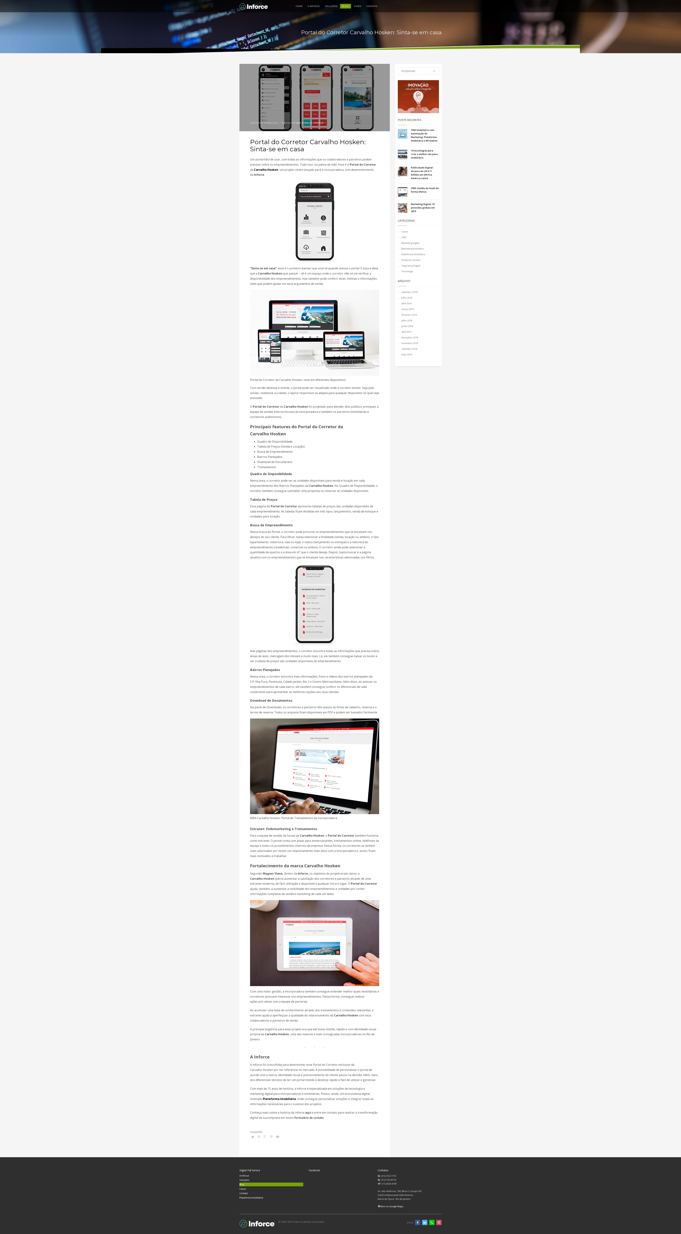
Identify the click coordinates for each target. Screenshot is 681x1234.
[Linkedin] (424, 1222)
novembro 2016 (409, 343)
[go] (434, 71)
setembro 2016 (409, 348)
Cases (298, 123)
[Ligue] (431, 1222)
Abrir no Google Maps (391, 1206)
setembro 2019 (409, 292)
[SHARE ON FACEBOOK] (259, 1136)
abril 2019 (406, 303)
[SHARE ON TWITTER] (252, 1136)
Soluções (244, 1180)
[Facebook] (417, 1222)
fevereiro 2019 (409, 314)
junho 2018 (407, 326)
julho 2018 (406, 320)
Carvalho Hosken (266, 170)
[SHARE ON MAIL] (277, 1136)
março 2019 (407, 309)
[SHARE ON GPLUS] (265, 1136)
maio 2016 (406, 354)
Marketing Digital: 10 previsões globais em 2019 (423, 208)
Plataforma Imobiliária (279, 1099)
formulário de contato (309, 1118)
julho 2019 (406, 297)
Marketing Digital (410, 243)
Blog (241, 1184)
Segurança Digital (410, 265)
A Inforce (244, 1175)
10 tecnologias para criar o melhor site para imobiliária (424, 154)
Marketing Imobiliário (412, 248)
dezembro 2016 (409, 337)
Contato (243, 1193)
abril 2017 (406, 331)
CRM (403, 237)
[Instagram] (439, 1222)
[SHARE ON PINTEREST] (271, 1136)
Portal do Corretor (312, 123)
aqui (308, 1112)
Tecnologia (407, 271)
